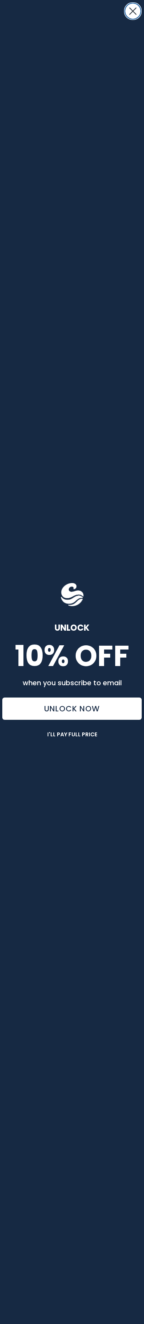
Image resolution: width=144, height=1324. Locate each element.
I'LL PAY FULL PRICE (72, 734)
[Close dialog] (133, 11)
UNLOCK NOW (72, 708)
